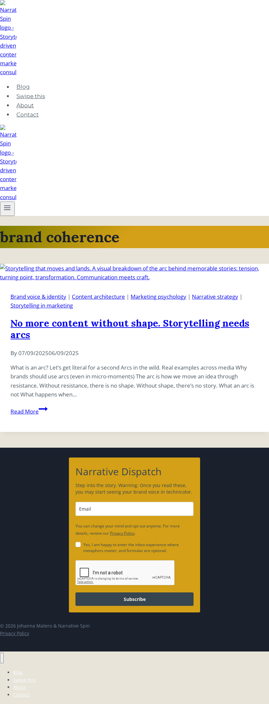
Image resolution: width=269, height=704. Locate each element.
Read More (29, 411)
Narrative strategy (215, 296)
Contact (27, 114)
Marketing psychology (158, 296)
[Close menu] (2, 658)
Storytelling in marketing (41, 305)
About (25, 105)
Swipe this (30, 96)
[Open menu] (7, 209)
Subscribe (135, 599)
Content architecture (98, 296)
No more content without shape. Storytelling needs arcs (129, 329)
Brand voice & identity (38, 296)
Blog (23, 87)
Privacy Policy (122, 533)
